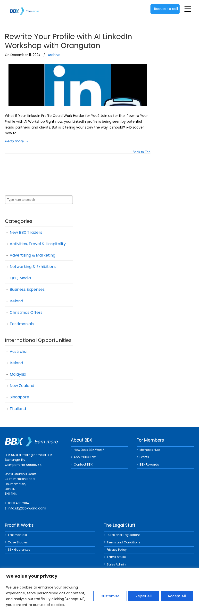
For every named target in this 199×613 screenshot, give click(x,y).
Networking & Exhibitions (33, 266)
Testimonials (22, 324)
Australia (18, 351)
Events (144, 457)
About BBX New (85, 457)
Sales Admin (116, 564)
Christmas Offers (26, 312)
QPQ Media (20, 278)
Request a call (166, 8)
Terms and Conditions (123, 542)
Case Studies (18, 542)
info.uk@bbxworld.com (27, 508)
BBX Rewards (149, 464)
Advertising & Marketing (32, 255)
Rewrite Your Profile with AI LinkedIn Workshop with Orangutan (68, 41)
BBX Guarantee (19, 550)
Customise (109, 596)
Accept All (177, 596)
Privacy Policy (117, 550)
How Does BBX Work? (89, 450)
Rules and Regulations (124, 535)
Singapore (19, 397)
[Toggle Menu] (188, 9)
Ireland (16, 301)
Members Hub (150, 450)
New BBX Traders (26, 232)
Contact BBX (83, 464)
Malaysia (18, 374)
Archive (54, 54)
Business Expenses (27, 289)
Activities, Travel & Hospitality (38, 244)
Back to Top (141, 152)
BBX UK (24, 8)
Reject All (143, 596)
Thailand (18, 408)
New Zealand (22, 385)
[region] (99, 590)
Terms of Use (116, 557)
